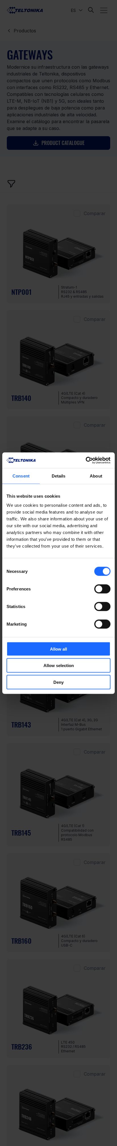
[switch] (102, 588)
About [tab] (96, 476)
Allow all (58, 648)
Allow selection (58, 665)
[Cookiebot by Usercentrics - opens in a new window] (85, 460)
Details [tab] (59, 476)
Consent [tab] (21, 476)
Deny (58, 682)
